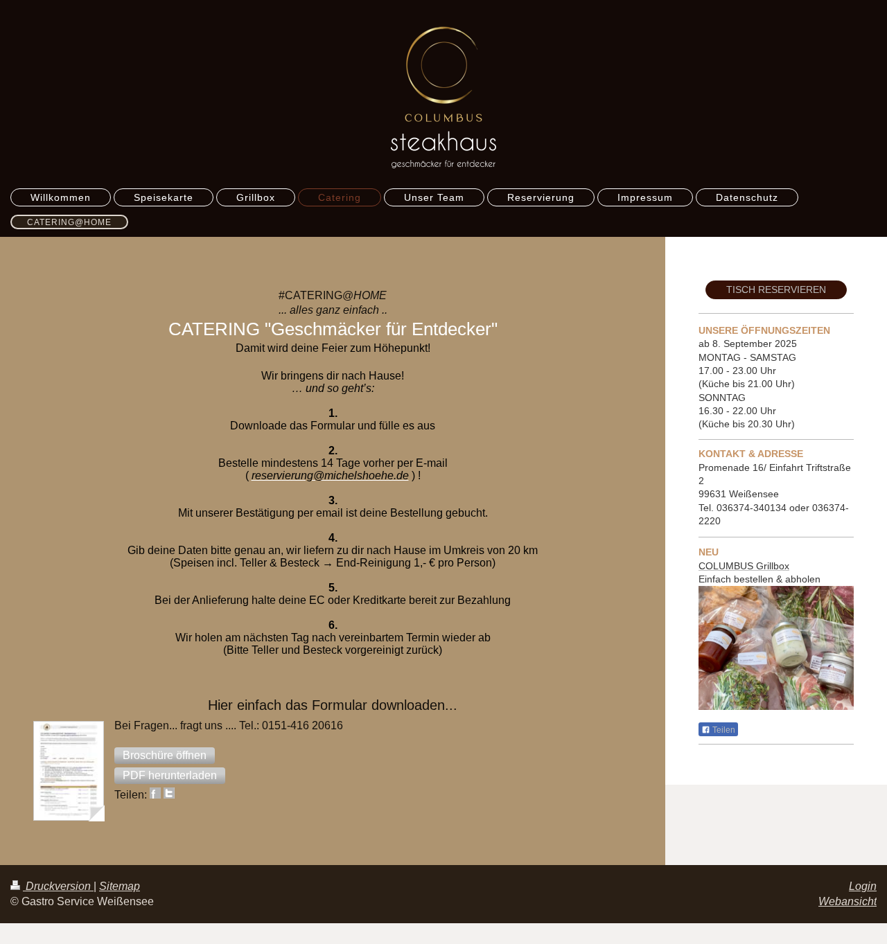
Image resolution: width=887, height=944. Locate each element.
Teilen (722, 730)
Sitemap (119, 886)
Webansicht (847, 901)
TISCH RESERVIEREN (776, 289)
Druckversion (58, 886)
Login (863, 886)
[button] (164, 755)
